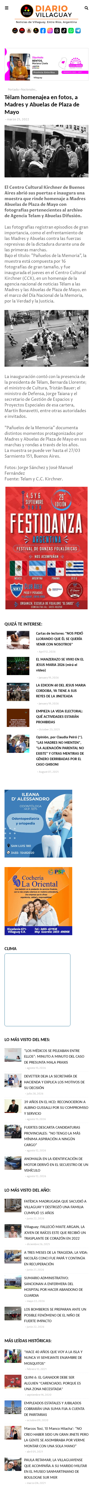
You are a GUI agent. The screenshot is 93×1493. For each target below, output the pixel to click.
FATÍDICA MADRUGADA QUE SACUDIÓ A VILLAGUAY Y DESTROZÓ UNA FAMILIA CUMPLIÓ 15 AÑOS (55, 1207)
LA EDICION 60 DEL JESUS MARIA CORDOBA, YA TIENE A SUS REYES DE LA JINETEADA (61, 691)
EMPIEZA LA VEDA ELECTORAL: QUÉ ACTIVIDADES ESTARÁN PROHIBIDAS (59, 717)
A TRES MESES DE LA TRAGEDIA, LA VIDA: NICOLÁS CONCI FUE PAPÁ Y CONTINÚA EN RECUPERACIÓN (56, 1258)
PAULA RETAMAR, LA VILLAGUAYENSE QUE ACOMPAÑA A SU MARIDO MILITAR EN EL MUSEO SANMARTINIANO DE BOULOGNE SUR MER (55, 1469)
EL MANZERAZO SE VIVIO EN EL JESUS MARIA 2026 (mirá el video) (60, 665)
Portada (13, 90)
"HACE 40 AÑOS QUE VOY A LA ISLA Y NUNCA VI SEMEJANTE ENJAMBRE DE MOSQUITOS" (53, 1358)
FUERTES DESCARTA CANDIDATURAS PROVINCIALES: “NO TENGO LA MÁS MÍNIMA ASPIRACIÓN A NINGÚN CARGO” (52, 1136)
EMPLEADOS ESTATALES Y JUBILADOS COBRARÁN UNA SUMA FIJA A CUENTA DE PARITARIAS (54, 1409)
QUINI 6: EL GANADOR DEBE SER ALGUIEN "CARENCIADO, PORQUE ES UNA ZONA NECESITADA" (52, 1383)
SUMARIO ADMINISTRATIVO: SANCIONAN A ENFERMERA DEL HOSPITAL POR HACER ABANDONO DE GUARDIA (53, 1287)
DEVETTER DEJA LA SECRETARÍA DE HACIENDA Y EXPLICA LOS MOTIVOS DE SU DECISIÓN (54, 1082)
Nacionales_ (29, 90)
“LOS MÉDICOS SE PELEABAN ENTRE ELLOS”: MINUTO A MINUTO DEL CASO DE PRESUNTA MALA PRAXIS (54, 1056)
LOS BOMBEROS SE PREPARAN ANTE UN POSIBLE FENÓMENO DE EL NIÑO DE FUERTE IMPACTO (55, 1315)
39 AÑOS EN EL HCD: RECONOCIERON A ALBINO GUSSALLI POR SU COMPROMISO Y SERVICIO (56, 1108)
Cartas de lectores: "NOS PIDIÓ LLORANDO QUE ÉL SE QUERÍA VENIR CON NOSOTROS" (59, 639)
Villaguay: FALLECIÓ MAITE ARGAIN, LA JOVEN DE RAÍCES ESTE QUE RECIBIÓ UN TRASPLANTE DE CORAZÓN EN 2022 (55, 1233)
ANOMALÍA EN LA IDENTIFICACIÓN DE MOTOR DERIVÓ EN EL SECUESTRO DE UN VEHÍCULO (56, 1165)
